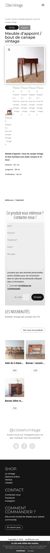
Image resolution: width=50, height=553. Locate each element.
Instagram (10, 501)
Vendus (14, 19)
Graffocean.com (32, 539)
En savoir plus (14, 527)
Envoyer (38, 297)
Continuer (20, 550)
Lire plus (31, 551)
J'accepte (19, 287)
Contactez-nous (13, 495)
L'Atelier (9, 482)
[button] (9, 49)
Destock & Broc (12, 476)
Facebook (10, 498)
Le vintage (10, 473)
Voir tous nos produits (33, 330)
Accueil (7, 19)
